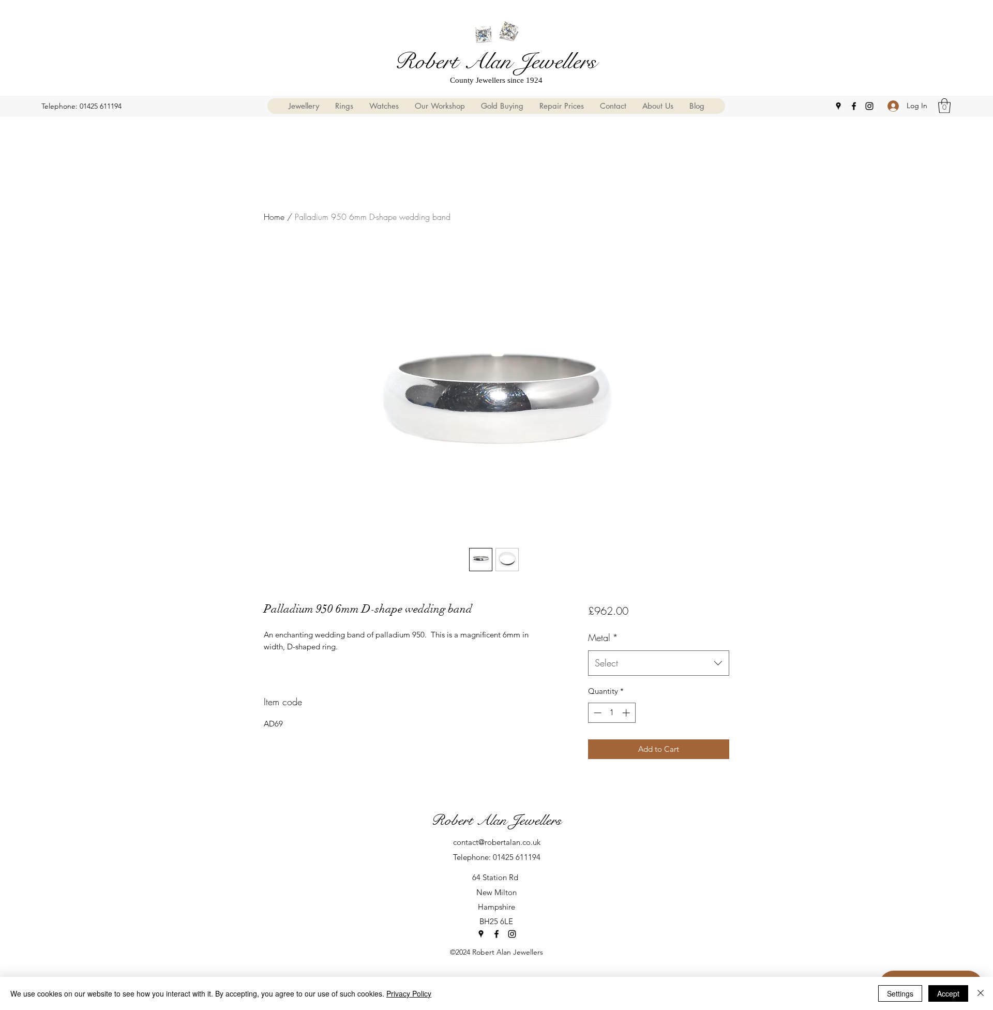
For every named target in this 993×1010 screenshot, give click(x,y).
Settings (900, 993)
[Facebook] (854, 106)
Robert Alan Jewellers (495, 61)
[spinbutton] (611, 712)
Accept (948, 993)
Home (274, 216)
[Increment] (627, 712)
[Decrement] (597, 712)
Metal (603, 637)
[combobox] (658, 663)
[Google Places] (838, 106)
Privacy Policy (408, 993)
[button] (944, 105)
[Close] (980, 993)
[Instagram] (869, 106)
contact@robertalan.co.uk (496, 842)
